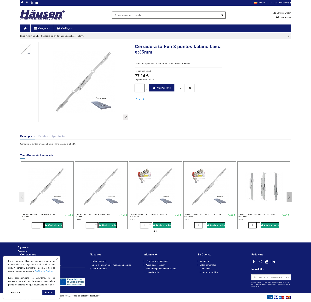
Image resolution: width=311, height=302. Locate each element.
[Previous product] (289, 36)
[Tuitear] (140, 99)
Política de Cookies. (44, 271)
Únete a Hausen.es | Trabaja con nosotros (111, 265)
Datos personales (208, 265)
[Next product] (290, 36)
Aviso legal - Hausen (155, 265)
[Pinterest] (143, 99)
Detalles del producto (51, 136)
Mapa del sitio (152, 272)
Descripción (27, 136)
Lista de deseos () (282, 3)
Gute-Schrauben (99, 268)
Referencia (140, 71)
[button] (41, 28)
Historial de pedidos (209, 272)
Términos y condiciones (157, 261)
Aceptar (48, 292)
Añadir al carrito (164, 88)
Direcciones (205, 268)
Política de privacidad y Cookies (161, 268)
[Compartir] (136, 99)
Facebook (22, 251)
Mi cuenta (204, 261)
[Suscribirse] (287, 277)
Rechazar (15, 292)
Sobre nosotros (99, 261)
